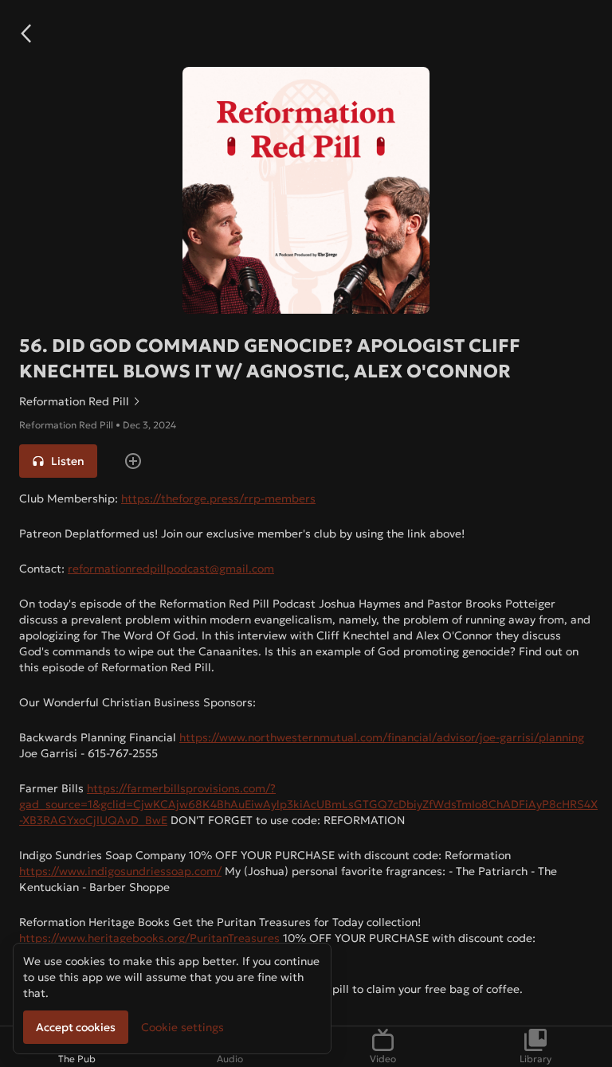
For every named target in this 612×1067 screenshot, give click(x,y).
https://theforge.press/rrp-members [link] (218, 498)
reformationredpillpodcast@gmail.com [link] (171, 568)
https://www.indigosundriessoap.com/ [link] (120, 871)
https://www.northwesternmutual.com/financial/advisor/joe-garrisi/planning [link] (381, 737)
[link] (306, 401)
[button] (25, 33)
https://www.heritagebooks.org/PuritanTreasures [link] (149, 938)
